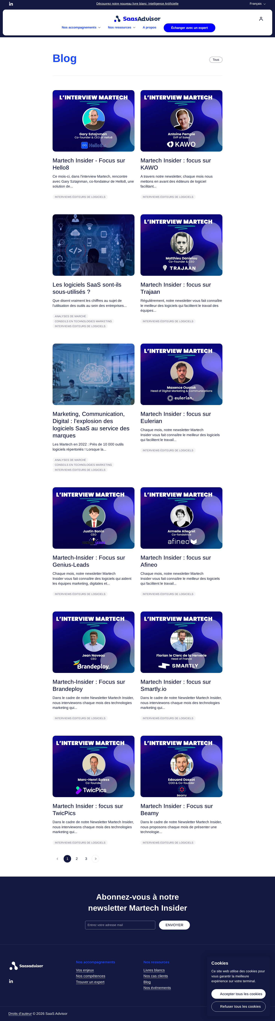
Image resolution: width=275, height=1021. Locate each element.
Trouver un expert (90, 982)
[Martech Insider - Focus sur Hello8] (94, 121)
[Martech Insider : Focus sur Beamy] (181, 766)
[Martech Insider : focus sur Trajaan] (181, 245)
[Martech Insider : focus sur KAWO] (181, 121)
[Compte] (261, 18)
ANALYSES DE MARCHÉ (70, 316)
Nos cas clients (155, 976)
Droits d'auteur (20, 1014)
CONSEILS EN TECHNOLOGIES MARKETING (83, 321)
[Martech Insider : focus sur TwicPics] (94, 766)
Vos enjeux (85, 970)
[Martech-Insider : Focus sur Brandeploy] (94, 642)
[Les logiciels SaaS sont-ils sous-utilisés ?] (94, 245)
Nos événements (157, 988)
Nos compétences (90, 976)
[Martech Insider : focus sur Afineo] (181, 518)
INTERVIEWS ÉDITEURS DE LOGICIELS (80, 196)
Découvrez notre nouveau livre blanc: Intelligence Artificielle (137, 3)
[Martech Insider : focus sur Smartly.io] (181, 642)
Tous (216, 59)
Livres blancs (154, 970)
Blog (147, 982)
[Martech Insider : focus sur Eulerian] (181, 374)
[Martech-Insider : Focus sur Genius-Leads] (94, 518)
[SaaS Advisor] (137, 19)
